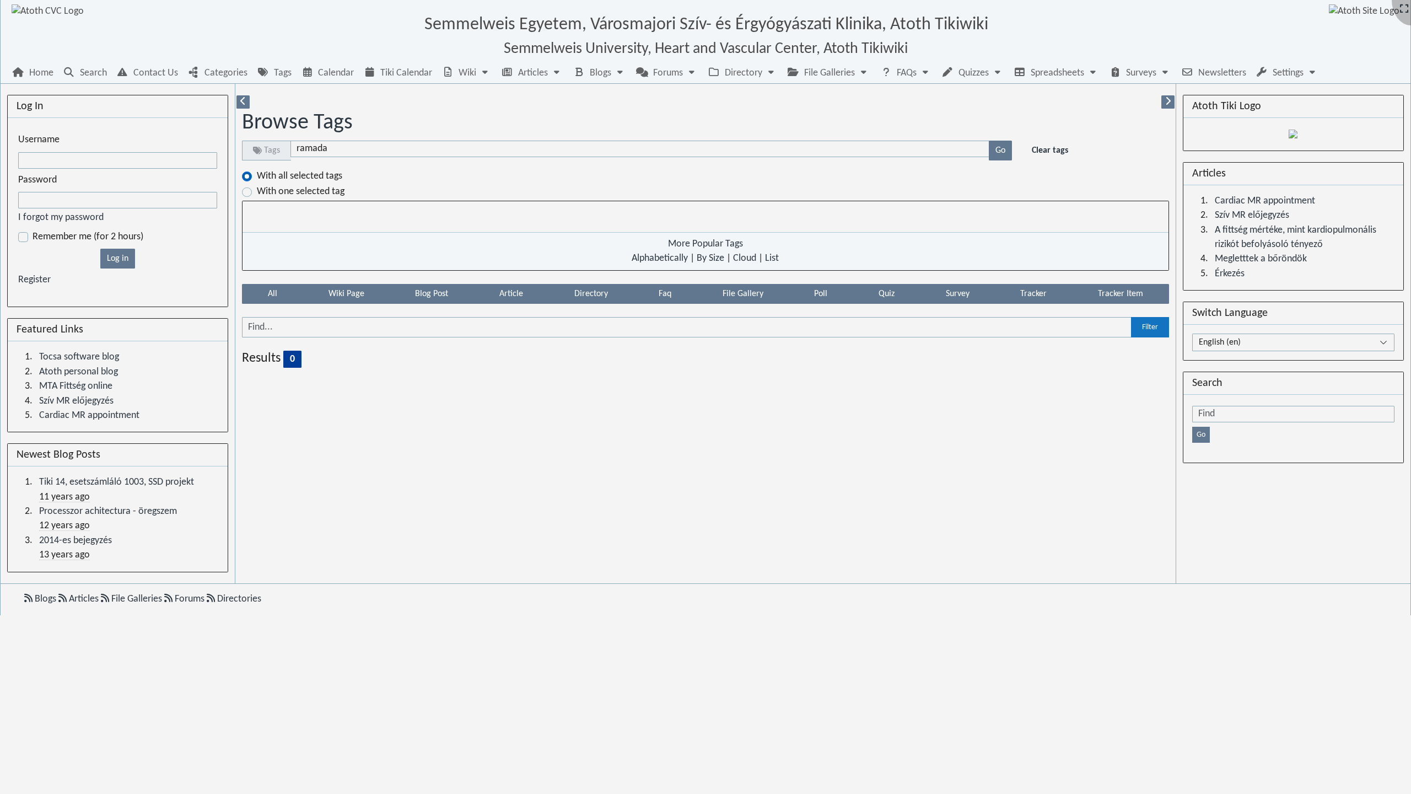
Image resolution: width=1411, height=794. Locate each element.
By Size (710, 258)
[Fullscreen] (1404, 9)
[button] (466, 73)
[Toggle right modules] (1168, 102)
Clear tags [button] (1050, 150)
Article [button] (511, 293)
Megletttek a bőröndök (1261, 259)
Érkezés (1230, 273)
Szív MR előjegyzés (76, 401)
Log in (117, 258)
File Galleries (136, 599)
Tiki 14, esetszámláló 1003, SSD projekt (116, 482)
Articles (84, 599)
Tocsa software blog (79, 357)
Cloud (744, 258)
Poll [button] (820, 293)
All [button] (272, 293)
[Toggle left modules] (243, 102)
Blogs (45, 599)
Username (39, 139)
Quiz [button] (887, 293)
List (772, 258)
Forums (190, 599)
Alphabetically (660, 258)
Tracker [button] (1033, 293)
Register (34, 280)
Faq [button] (665, 293)
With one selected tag (300, 191)
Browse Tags (297, 123)
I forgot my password (61, 217)
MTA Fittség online (75, 386)
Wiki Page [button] (346, 293)
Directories (238, 599)
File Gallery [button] (743, 293)
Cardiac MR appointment (89, 415)
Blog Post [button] (431, 293)
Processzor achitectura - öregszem (108, 511)
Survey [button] (958, 293)
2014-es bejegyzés (75, 540)
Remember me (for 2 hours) (88, 237)
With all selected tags (299, 176)
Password (37, 180)
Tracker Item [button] (1120, 293)
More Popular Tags (705, 244)
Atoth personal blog (78, 372)
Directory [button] (591, 293)
